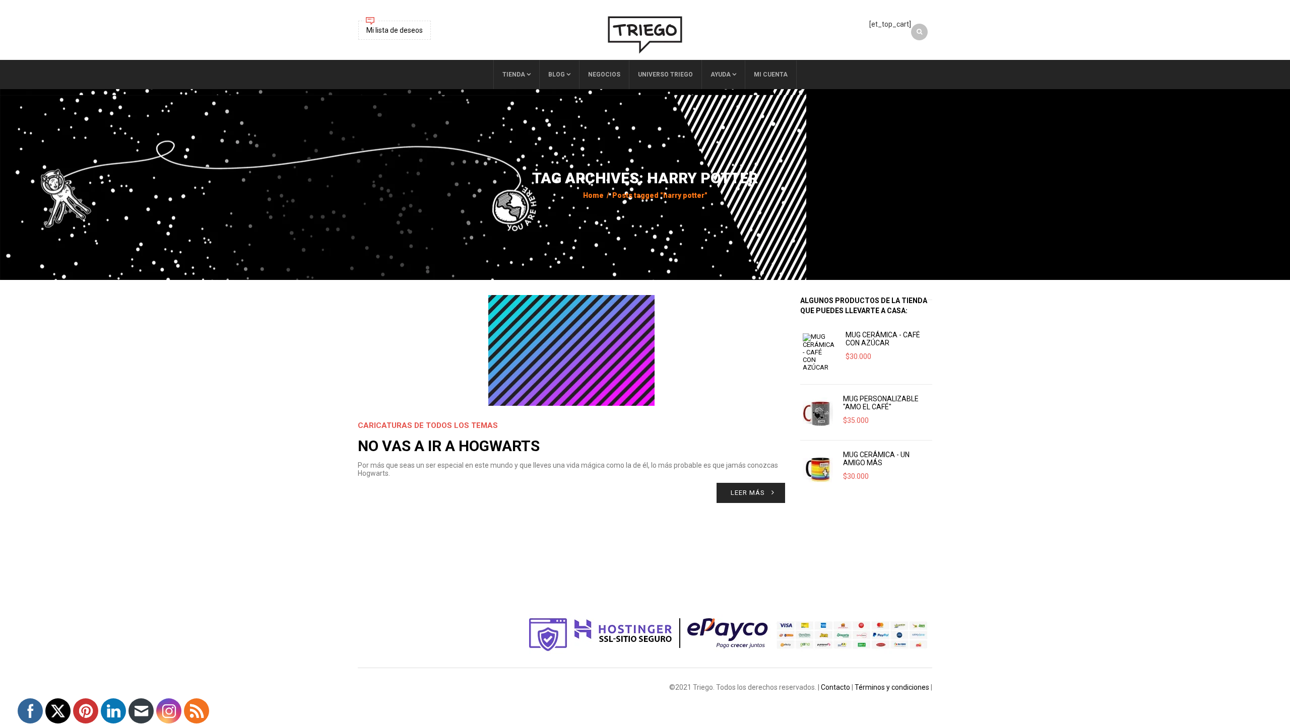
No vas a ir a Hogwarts (449, 446)
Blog (556, 74)
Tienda (513, 74)
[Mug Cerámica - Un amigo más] (817, 468)
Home (593, 195)
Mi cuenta (771, 74)
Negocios (604, 74)
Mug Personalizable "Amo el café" (881, 403)
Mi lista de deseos (394, 30)
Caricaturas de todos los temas (428, 425)
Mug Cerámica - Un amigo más (876, 459)
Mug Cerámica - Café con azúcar (883, 339)
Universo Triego (665, 74)
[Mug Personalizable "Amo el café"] (817, 412)
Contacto (835, 687)
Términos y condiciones (892, 687)
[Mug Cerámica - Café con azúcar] (819, 352)
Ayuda (721, 74)
